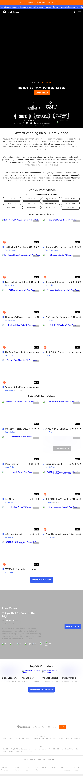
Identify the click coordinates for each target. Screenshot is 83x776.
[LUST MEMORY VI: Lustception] (21, 231)
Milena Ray (9, 502)
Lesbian (60, 738)
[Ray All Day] (21, 483)
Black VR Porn (70, 208)
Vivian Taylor (9, 467)
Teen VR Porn (31, 203)
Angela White (15, 749)
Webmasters (58, 767)
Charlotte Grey (10, 432)
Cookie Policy (27, 768)
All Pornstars (29, 751)
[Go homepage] (11, 11)
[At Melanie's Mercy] (21, 302)
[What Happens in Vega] (62, 519)
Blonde (10, 738)
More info (79, 7)
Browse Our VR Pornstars (41, 689)
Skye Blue (6, 749)
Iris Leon (48, 355)
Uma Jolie (32, 749)
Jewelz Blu (19, 751)
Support (50, 767)
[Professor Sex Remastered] (62, 302)
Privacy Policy (17, 768)
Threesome (36, 738)
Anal (4, 738)
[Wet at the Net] (21, 448)
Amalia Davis (50, 467)
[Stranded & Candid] (62, 267)
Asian (28, 738)
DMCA (44, 767)
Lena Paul (11, 751)
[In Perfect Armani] (21, 519)
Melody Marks (10, 355)
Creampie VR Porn (70, 199)
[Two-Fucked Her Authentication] (21, 267)
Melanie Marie (10, 320)
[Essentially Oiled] (62, 448)
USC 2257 (36, 768)
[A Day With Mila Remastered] (62, 413)
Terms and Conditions (4, 768)
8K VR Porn (12, 199)
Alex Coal (48, 749)
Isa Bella (48, 502)
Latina (67, 738)
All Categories (75, 738)
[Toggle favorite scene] (3, 247)
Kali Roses (49, 320)
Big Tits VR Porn (51, 199)
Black (55, 738)
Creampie (17, 738)
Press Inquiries (67, 768)
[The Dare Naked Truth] (21, 337)
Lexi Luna (24, 749)
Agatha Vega (50, 537)
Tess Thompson (51, 250)
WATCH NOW (42, 93)
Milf (23, 738)
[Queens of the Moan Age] (21, 372)
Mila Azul (48, 432)
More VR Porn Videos (41, 580)
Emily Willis (69, 749)
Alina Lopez (9, 572)
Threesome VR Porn (51, 203)
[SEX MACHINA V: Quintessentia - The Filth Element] (62, 483)
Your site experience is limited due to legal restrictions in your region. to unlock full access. (37, 7)
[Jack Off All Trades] (62, 337)
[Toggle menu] (79, 12)
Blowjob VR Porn (12, 207)
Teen (42, 738)
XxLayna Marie (11, 621)
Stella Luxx (9, 390)
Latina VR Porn (12, 203)
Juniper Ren (9, 285)
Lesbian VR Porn (70, 203)
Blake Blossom (10, 250)
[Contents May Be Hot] (62, 231)
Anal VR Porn (31, 199)
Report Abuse (76, 768)
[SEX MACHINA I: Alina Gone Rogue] (21, 554)
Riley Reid (41, 749)
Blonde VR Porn (50, 207)
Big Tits (48, 738)
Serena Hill (49, 285)
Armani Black (10, 537)
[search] (74, 12)
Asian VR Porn (31, 207)
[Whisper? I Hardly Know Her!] (21, 413)
